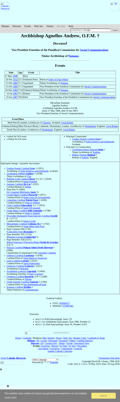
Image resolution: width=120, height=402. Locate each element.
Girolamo (20, 276)
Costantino (22, 200)
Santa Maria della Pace (33, 226)
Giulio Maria (24, 210)
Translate (54, 362)
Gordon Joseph (86, 139)
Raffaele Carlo (21, 179)
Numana (73, 55)
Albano (28, 279)
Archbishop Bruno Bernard (87, 149)
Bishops (5, 26)
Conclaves (54, 348)
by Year (72, 346)
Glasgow (47, 122)
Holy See (38, 26)
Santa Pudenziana (31, 263)
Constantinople (31, 290)
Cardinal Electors (85, 340)
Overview (45, 346)
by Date (63, 346)
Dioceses (17, 26)
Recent (55, 346)
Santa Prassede (30, 181)
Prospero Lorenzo (21, 237)
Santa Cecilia (29, 221)
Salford (85, 157)
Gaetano (18, 184)
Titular (62, 343)
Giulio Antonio (22, 282)
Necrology (82, 346)
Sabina (28, 187)
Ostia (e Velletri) (32, 202)
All (37, 340)
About (13, 358)
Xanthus (96, 152)
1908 (15, 76)
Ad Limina (43, 348)
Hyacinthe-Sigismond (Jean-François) (32, 216)
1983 (15, 93)
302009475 (64, 303)
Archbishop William (20, 173)
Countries (27, 338)
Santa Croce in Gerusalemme (36, 197)
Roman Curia (79, 338)
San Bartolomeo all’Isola (34, 284)
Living (44, 340)
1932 (15, 79)
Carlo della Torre (20, 231)
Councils (78, 348)
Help (71, 26)
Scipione (19, 287)
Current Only (51, 343)
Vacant (69, 343)
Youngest (63, 340)
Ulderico (20, 255)
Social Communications (94, 49)
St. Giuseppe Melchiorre (21, 192)
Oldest (72, 340)
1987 (15, 97)
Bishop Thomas (83, 155)
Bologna (24, 268)
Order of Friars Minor (58, 79)
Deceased (52, 340)
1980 (15, 83)
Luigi (18, 260)
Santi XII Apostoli (31, 208)
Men (44, 338)
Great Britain (67, 122)
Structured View (81, 343)
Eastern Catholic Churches (60, 351)
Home (18, 338)
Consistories (66, 348)
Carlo (19, 205)
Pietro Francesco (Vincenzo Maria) (32, 242)
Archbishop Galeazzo (21, 271)
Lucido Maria (22, 195)
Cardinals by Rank (96, 338)
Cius (29, 176)
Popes (59, 338)
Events (27, 26)
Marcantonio (24, 224)
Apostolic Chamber (47, 253)
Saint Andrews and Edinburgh (100, 141)
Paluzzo (30, 247)
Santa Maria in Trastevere (35, 258)
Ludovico (20, 266)
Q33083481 (67, 306)
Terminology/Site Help (109, 358)
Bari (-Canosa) (36, 274)
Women (50, 338)
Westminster (90, 126)
